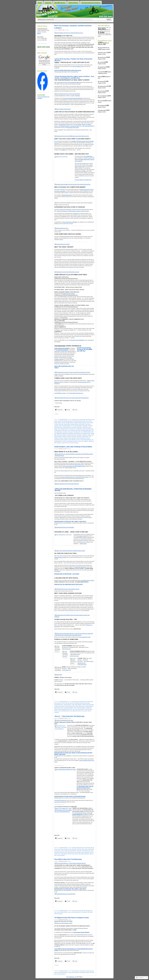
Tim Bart (64, 441)
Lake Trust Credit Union (87, 126)
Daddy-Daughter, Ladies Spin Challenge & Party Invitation (73, 446)
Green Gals (79, 850)
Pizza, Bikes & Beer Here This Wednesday (68, 859)
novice (82, 852)
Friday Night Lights (58, 427)
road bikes (69, 436)
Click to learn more (66, 648)
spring (59, 710)
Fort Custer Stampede (77, 425)
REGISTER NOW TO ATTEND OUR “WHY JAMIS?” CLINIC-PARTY (70, 521)
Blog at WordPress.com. (71, 976)
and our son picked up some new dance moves (74, 466)
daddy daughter (78, 704)
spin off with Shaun (88, 709)
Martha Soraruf (57, 709)
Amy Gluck (74, 419)
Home (39, 2)
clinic (83, 849)
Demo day (61, 424)
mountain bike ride (86, 433)
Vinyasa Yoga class (82, 382)
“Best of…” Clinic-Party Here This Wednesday (69, 716)
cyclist (62, 850)
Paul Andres (84, 434)
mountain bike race (78, 433)
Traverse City (80, 441)
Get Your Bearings (72, 850)
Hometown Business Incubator (91, 2)
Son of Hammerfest (72, 437)
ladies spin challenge (81, 707)
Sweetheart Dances (65, 710)
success (78, 439)
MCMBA (63, 149)
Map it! (39, 33)
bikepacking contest (81, 536)
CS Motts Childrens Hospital (80, 422)
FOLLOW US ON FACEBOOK (77, 340)
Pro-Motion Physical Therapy (68, 293)
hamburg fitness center (70, 706)
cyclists (91, 422)
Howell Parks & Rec (84, 189)
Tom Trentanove (83, 912)
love (82, 431)
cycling (87, 422)
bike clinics (74, 849)
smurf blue (65, 437)
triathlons (59, 442)
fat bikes (56, 706)
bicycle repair (82, 419)
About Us (48, 2)
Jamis (86, 144)
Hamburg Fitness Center (60, 557)
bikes (87, 420)
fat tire (60, 425)
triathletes (86, 441)
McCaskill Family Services (82, 477)
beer (78, 419)
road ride (74, 436)
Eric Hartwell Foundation (62, 349)
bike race (92, 970)
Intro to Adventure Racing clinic (87, 760)
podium (89, 434)
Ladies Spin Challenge (80, 566)
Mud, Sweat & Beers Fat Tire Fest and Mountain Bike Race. (68, 82)
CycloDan (56, 424)
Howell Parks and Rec (59, 707)
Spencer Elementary (81, 437)
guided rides (79, 427)
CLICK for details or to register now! (83, 179)
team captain (75, 853)
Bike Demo (70, 420)
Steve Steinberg (72, 439)
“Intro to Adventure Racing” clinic (81, 813)
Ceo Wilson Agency (70, 422)
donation (66, 850)
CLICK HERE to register (60, 393)
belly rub (92, 847)
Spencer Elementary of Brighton (69, 222)
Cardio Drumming (67, 704)
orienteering (87, 852)
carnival (63, 422)
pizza (76, 709)
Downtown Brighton (74, 424)
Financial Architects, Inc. (76, 126)
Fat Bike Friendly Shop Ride (88, 704)
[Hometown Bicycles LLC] (42, 90)
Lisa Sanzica (65, 431)
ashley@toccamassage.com (76, 393)
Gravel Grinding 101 (67, 427)
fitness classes (61, 706)
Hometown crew (72, 428)
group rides (74, 427)
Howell (84, 428)
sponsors (88, 437)
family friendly (82, 424)
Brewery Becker (81, 124)
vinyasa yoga (64, 442)
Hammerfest (85, 427)
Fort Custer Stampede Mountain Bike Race (73, 98)
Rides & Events (73, 2)
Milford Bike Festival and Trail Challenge (65, 433)
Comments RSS (50, 19)
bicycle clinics (61, 849)
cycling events (91, 849)
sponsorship (56, 439)
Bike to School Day (81, 420)
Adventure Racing (80, 847)
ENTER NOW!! (83, 543)
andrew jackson (75, 701)
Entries (43, 19)
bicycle (55, 849)
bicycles (65, 420)
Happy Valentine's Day (80, 706)
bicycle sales (88, 419)
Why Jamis (90, 912)
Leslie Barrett (88, 707)
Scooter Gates (85, 436)
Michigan (89, 431)
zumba (85, 710)
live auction (70, 431)
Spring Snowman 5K (64, 439)
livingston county (77, 431)
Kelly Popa (78, 430)
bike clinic (68, 702)
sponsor (56, 710)
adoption (74, 847)
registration (64, 436)
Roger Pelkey (79, 436)
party (74, 709)
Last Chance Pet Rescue (60, 802)
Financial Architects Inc (67, 425)
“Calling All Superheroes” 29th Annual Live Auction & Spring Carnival (73, 211)
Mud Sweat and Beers (61, 434)
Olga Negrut (79, 434)
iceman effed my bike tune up (85, 972)
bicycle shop (60, 420)
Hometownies (79, 428)
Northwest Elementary (67, 195)
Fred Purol (90, 425)
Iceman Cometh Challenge (73, 972)
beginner (88, 847)
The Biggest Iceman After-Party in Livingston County (71, 917)
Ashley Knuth (82, 701)
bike (71, 849)
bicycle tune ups (57, 702)
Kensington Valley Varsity (73, 127)
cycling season (57, 850)
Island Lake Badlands (68, 707)
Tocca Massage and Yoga (71, 441)
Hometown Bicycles (63, 419)
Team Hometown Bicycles (85, 439)
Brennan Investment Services (67, 477)
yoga (69, 442)
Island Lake (64, 430)
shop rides (60, 437)
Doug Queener (67, 424)
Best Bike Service (60, 2)
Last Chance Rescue (69, 852)
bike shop (75, 420)
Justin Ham (73, 430)
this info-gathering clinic (78, 66)
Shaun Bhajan (81, 709)
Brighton (59, 422)
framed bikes (85, 425)
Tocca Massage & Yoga (63, 124)
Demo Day (76, 213)
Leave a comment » (74, 442)
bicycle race (77, 970)
